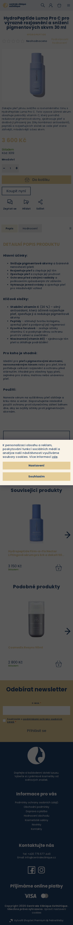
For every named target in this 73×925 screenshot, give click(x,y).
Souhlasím (36, 476)
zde (54, 457)
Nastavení (36, 465)
